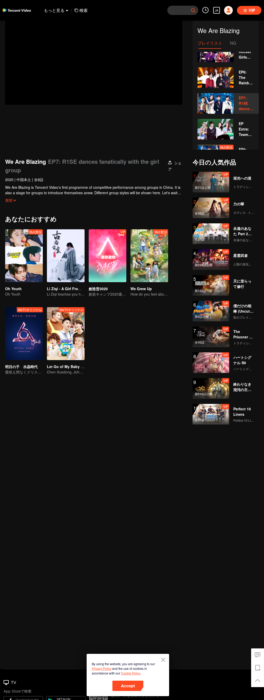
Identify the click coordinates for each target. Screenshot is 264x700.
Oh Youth (13, 288)
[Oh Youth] (24, 255)
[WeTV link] (17, 10)
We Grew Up (141, 288)
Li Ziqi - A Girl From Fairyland (73, 288)
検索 (83, 10)
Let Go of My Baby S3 (66, 366)
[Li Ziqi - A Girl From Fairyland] (66, 255)
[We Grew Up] (149, 255)
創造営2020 (98, 288)
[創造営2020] (107, 255)
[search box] (193, 10)
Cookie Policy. (131, 673)
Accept (128, 686)
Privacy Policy (101, 668)
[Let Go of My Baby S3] (66, 333)
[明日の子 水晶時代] (24, 333)
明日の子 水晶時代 (21, 366)
